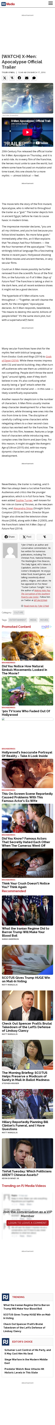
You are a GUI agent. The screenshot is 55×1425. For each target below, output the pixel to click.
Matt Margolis (9, 985)
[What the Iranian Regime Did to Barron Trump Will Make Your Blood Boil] (27, 910)
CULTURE (18, 612)
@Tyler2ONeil (40, 600)
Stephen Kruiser (10, 1083)
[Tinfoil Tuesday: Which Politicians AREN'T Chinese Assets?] (27, 1153)
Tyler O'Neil (8, 72)
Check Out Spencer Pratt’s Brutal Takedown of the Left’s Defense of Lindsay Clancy (27, 1027)
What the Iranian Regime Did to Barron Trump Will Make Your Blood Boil (25, 932)
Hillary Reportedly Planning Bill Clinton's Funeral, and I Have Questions (25, 1125)
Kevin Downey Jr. (10, 1178)
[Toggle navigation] (51, 4)
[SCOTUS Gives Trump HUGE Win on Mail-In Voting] (27, 959)
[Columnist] (11, 550)
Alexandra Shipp (23, 508)
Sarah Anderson (10, 939)
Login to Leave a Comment (27, 1222)
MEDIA (33, 620)
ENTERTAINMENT (17, 620)
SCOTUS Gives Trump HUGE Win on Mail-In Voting (26, 979)
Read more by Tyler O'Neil (36, 605)
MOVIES (44, 620)
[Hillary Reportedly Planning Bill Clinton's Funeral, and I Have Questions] (27, 1104)
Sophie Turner (24, 500)
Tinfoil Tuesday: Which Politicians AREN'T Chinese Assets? (27, 1173)
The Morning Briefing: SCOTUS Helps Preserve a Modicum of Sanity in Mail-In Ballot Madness (26, 1076)
